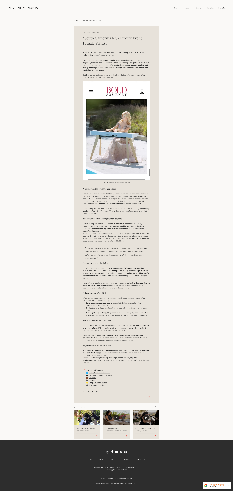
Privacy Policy (116, 483)
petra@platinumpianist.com (117, 470)
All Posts (76, 20)
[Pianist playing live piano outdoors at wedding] (146, 417)
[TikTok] (112, 452)
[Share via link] (97, 391)
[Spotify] (125, 452)
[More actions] (149, 33)
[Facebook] (121, 452)
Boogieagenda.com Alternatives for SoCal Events (116, 429)
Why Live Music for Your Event (92, 20)
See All (157, 407)
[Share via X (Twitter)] (88, 391)
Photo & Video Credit (129, 483)
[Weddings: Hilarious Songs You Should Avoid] (87, 417)
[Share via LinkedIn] (92, 391)
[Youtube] (116, 452)
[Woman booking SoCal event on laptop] (116, 417)
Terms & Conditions (103, 483)
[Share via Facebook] (84, 391)
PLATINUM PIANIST (24, 7)
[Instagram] (107, 452)
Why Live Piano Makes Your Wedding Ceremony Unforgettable (145, 429)
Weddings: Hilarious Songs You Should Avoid (85, 429)
